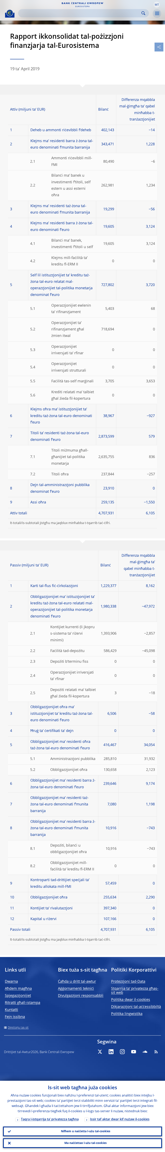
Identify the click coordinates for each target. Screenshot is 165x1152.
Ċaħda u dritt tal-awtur (77, 981)
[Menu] (157, 13)
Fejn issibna (15, 1017)
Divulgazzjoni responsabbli (80, 996)
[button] (157, 5)
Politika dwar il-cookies (130, 1000)
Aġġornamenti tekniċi (76, 989)
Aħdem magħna (18, 989)
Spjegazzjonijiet (18, 996)
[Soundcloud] (145, 1052)
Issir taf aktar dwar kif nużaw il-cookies (120, 1119)
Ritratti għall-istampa (22, 1003)
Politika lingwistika (126, 1014)
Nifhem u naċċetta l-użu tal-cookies (85, 1131)
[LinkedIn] (111, 1052)
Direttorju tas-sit (18, 1027)
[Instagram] (122, 1052)
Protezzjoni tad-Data (128, 981)
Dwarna (11, 981)
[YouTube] (133, 1052)
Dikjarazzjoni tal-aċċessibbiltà (136, 1007)
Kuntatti (11, 1010)
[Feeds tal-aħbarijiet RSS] (156, 1052)
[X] (100, 1052)
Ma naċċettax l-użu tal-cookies (85, 1143)
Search (143, 13)
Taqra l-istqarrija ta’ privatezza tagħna (50, 1119)
